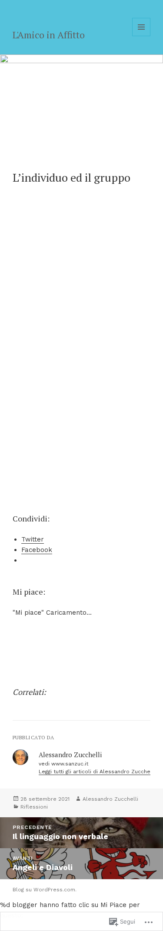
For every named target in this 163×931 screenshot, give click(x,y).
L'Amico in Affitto (49, 34)
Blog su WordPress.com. (45, 890)
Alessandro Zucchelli (110, 799)
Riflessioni (34, 807)
